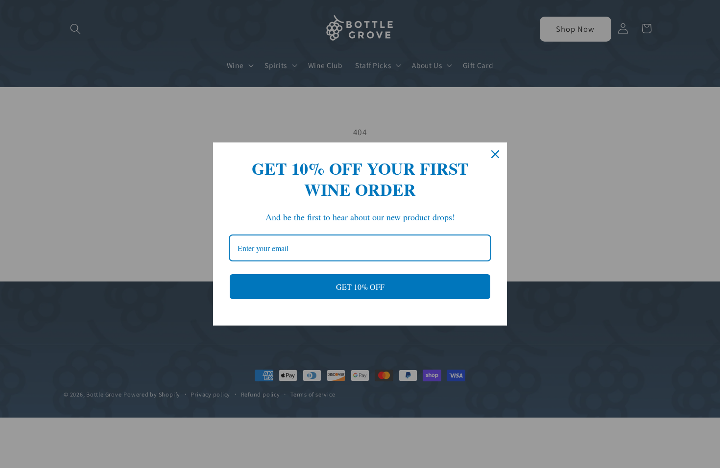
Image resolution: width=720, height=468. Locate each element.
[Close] (495, 154)
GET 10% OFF (360, 286)
